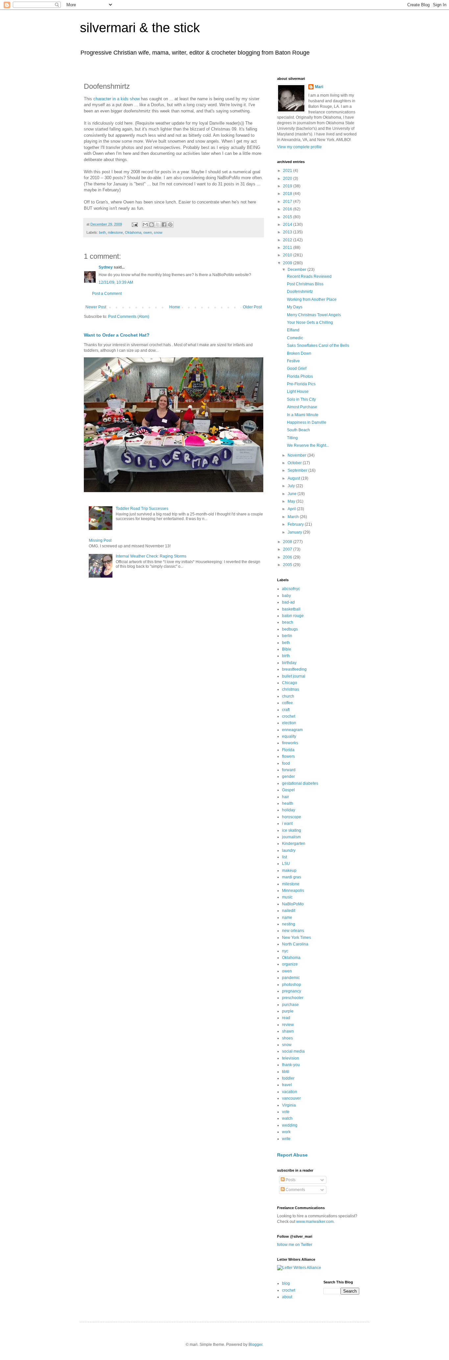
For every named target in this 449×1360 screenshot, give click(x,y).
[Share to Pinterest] (170, 224)
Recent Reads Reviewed (309, 276)
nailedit (288, 910)
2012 (288, 240)
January (295, 532)
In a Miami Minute (303, 415)
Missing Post (100, 540)
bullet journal (293, 676)
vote (286, 1111)
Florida (288, 750)
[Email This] (145, 224)
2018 (288, 193)
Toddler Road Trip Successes (142, 508)
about (287, 1297)
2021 (288, 170)
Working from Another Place (312, 299)
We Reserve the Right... (308, 445)
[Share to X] (157, 224)
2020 (288, 178)
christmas (290, 689)
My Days (294, 307)
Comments (295, 1189)
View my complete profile (299, 147)
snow (158, 232)
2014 (288, 224)
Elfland (293, 330)
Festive (293, 361)
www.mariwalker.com (315, 1221)
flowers (288, 756)
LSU (286, 863)
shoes (287, 1038)
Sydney (106, 267)
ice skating (291, 830)
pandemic (291, 977)
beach (287, 622)
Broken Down (299, 353)
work (286, 1132)
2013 (288, 232)
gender (288, 776)
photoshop (291, 984)
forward (288, 770)
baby (286, 595)
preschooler (292, 997)
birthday (289, 662)
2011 (288, 247)
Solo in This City (301, 399)
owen (147, 232)
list (284, 857)
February (296, 524)
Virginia (289, 1105)
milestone (115, 232)
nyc (285, 951)
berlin (287, 635)
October (295, 463)
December (297, 269)
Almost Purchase (302, 407)
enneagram (292, 730)
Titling (292, 438)
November (297, 455)
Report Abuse (292, 1154)
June (292, 493)
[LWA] (299, 1267)
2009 (288, 263)
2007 (288, 549)
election (289, 723)
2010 (288, 255)
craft (286, 709)
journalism (291, 837)
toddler (288, 1078)
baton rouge (293, 615)
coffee (287, 703)
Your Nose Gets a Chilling (310, 322)
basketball (291, 609)
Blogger (255, 1344)
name (287, 917)
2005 (288, 564)
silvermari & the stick (140, 27)
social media (293, 1051)
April (292, 509)
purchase (290, 1004)
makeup (289, 870)
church (288, 696)
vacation (289, 1091)
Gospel (288, 790)
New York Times (296, 937)
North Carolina (295, 944)
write (286, 1138)
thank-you (291, 1064)
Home (174, 307)
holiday (288, 810)
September (298, 470)
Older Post (252, 307)
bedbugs (290, 629)
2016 (288, 209)
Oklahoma (133, 232)
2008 (288, 541)
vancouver (291, 1098)
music (287, 897)
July (292, 486)
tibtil (285, 1071)
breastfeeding (294, 669)
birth (286, 656)
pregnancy (291, 991)
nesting (288, 924)
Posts (290, 1180)
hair (285, 797)
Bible (286, 649)
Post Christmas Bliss (305, 284)
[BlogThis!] (151, 224)
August (294, 478)
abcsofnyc (291, 588)
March (294, 516)
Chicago (289, 682)
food (286, 763)
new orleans (293, 930)
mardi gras (291, 877)
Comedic (295, 338)
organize (290, 964)
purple (288, 1011)
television (290, 1058)
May (292, 501)
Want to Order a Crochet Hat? (117, 335)
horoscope (291, 817)
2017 (288, 201)
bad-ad (288, 602)
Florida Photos (300, 376)
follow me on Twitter (294, 1244)
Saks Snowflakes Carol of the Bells (318, 345)
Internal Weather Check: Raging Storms (151, 556)
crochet (288, 716)
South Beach (298, 430)
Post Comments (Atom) (128, 316)
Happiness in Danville (306, 422)
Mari (319, 86)
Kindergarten (293, 843)
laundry (288, 850)
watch (287, 1118)
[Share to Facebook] (164, 224)
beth (102, 232)
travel (287, 1085)
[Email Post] (134, 224)
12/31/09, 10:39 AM (116, 282)
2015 (288, 217)
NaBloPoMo (293, 904)
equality (289, 736)
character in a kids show (116, 98)
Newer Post (95, 307)
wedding (289, 1125)
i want (287, 823)
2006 (288, 557)
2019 (288, 186)
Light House (298, 391)
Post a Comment (107, 293)
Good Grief (296, 368)
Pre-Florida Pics (301, 384)
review (288, 1024)
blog (286, 1283)
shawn (288, 1031)
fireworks (290, 743)
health (287, 803)
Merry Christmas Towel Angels (314, 315)
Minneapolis (293, 890)
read (286, 1017)
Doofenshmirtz (300, 291)
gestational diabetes (300, 783)
